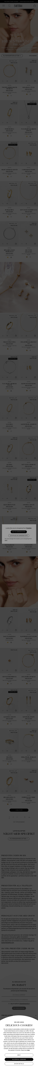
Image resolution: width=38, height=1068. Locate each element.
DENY (19, 1055)
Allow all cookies (19, 1059)
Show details (19, 1063)
